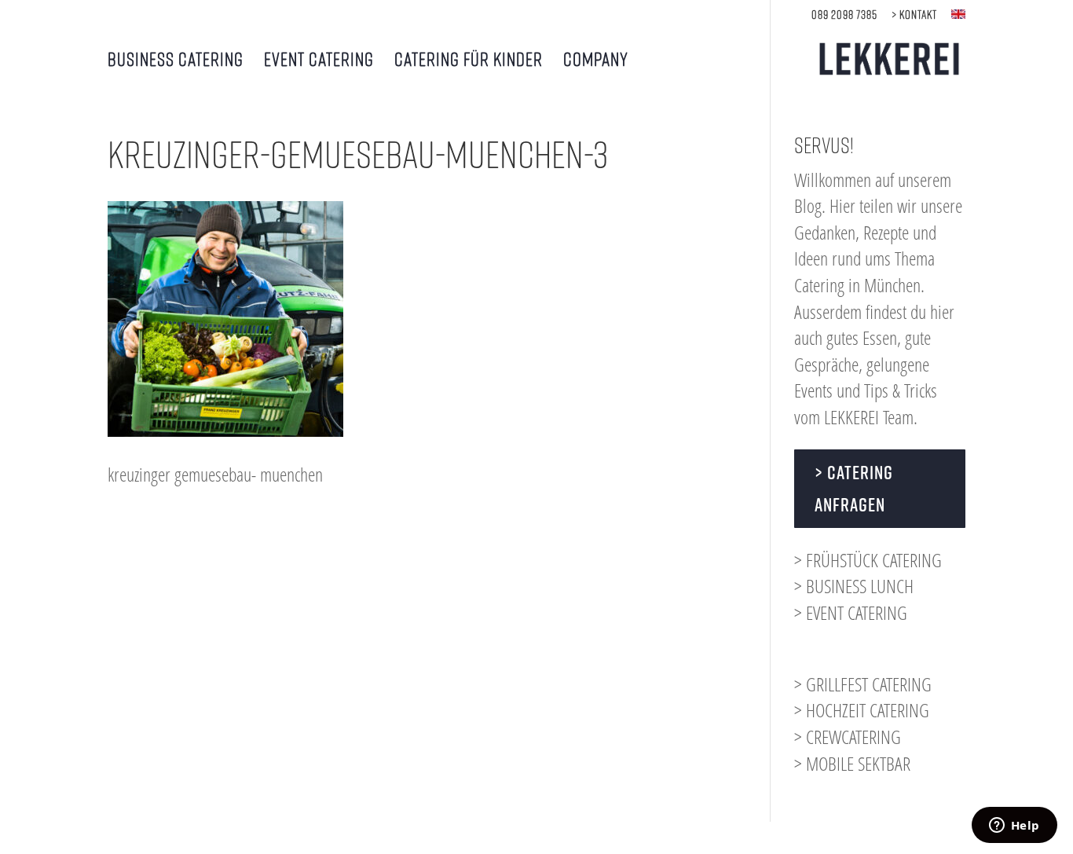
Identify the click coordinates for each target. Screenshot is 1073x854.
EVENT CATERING (319, 60)
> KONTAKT (914, 14)
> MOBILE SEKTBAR (852, 763)
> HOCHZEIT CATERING (861, 710)
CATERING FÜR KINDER (468, 60)
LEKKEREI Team (869, 417)
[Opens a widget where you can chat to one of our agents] (1014, 826)
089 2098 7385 (844, 14)
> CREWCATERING (847, 737)
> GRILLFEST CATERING (863, 684)
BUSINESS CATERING (176, 60)
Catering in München (857, 285)
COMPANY (595, 60)
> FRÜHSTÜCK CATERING (868, 560)
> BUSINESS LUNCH (854, 586)
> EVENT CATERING (850, 612)
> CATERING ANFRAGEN (854, 488)
